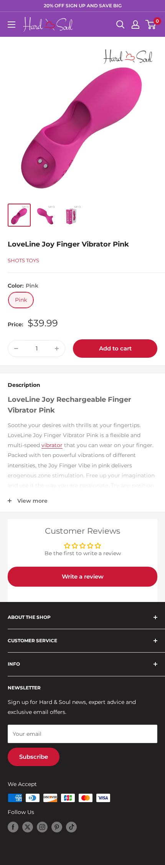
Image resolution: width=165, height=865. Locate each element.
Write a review (83, 576)
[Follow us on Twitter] (27, 827)
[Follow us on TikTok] (71, 827)
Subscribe (33, 756)
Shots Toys (23, 260)
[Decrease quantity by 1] (16, 348)
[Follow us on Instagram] (42, 827)
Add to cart (115, 348)
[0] (151, 24)
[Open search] (120, 24)
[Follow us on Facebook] (13, 827)
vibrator (52, 445)
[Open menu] (11, 24)
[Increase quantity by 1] (57, 348)
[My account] (135, 24)
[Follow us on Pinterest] (56, 827)
